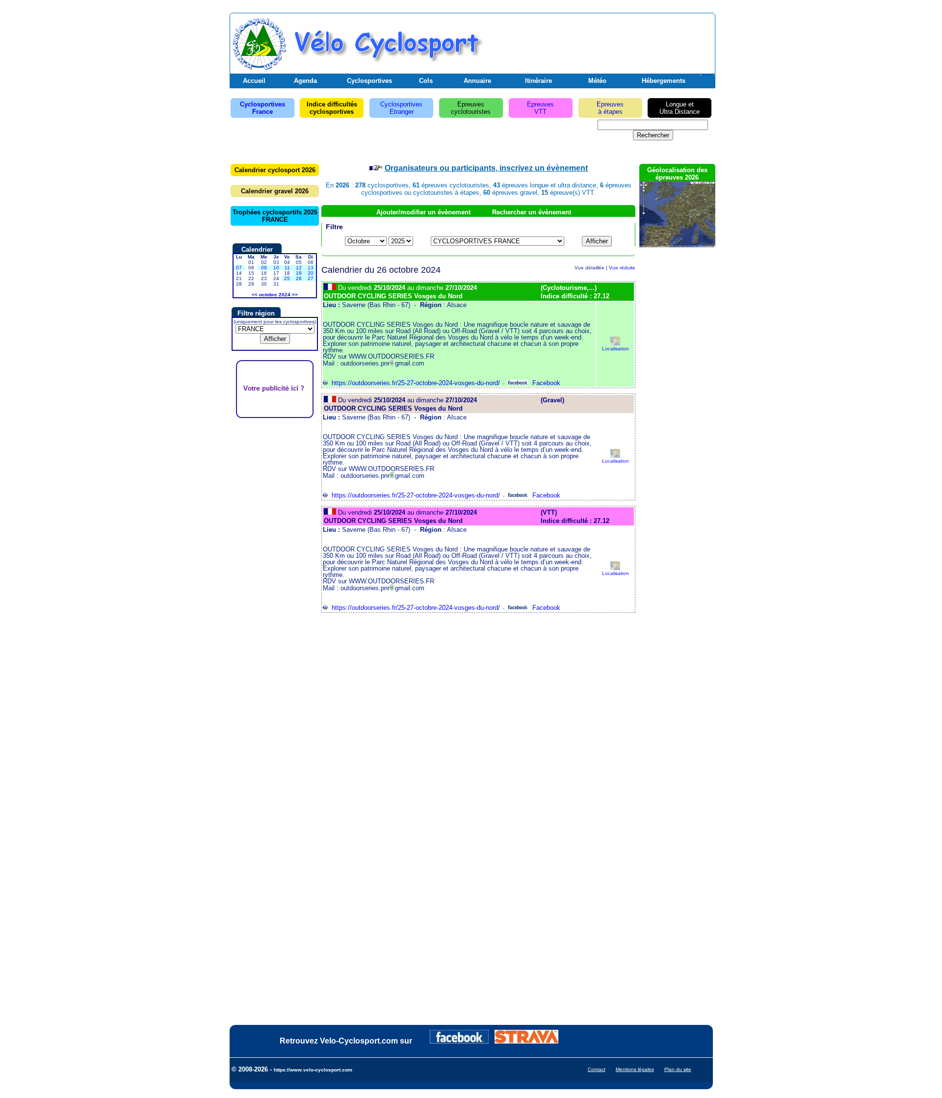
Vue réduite (622, 267)
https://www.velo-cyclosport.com (313, 1069)
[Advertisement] (598, 40)
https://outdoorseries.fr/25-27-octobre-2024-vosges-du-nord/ (414, 383)
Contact (596, 1069)
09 (264, 267)
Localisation (615, 348)
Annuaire (477, 80)
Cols (426, 80)
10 (276, 267)
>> (295, 294)
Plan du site (677, 1069)
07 (239, 267)
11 (287, 267)
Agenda (305, 80)
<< (255, 294)
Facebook (544, 383)
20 (311, 273)
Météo (597, 80)
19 (299, 273)
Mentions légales (635, 1069)
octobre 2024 (274, 294)
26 (299, 278)
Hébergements (663, 80)
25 (287, 278)
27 (311, 278)
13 (311, 267)
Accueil (254, 80)
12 (299, 267)
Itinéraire (538, 80)
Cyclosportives (369, 80)
